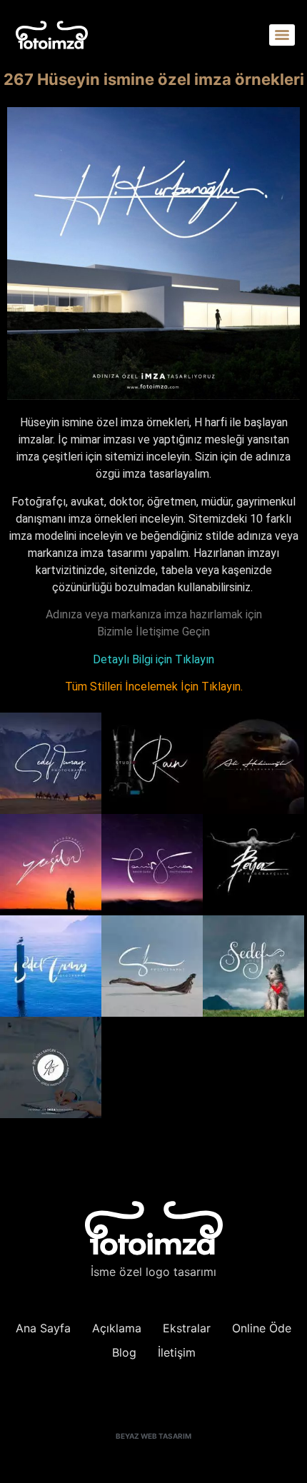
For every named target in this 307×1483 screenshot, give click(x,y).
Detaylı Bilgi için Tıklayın (153, 659)
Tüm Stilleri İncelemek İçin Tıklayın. (154, 686)
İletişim (177, 1352)
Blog (124, 1352)
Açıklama (116, 1328)
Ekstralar (187, 1328)
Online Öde (261, 1328)
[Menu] (282, 35)
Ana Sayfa (43, 1328)
